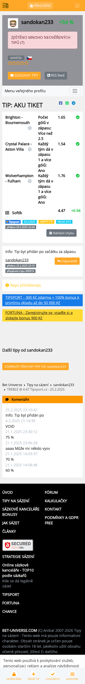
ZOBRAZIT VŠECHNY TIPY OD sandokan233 (35, 366)
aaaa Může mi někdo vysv (28, 448)
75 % (10, 437)
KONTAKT (53, 509)
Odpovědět (68, 261)
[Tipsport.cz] (13, 221)
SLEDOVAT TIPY (26, 75)
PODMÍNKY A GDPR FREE (61, 520)
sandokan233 (63, 385)
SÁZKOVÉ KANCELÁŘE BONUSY (20, 512)
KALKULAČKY (56, 500)
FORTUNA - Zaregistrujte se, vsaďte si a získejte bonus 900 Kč (39, 315)
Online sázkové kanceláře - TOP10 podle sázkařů (18, 570)
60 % (10, 470)
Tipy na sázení (37, 385)
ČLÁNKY (9, 531)
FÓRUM (51, 492)
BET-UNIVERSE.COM (19, 630)
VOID (10, 426)
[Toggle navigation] (77, 5)
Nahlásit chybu (63, 233)
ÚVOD (7, 492)
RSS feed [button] (57, 75)
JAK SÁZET (10, 522)
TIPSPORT (10, 594)
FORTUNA (10, 602)
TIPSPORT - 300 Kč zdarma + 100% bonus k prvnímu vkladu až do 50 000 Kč (42, 300)
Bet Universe (12, 385)
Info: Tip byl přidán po (25, 415)
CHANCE (9, 611)
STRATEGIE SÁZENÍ (18, 556)
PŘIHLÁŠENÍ (42, 6)
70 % (10, 459)
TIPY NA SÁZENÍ (15, 500)
